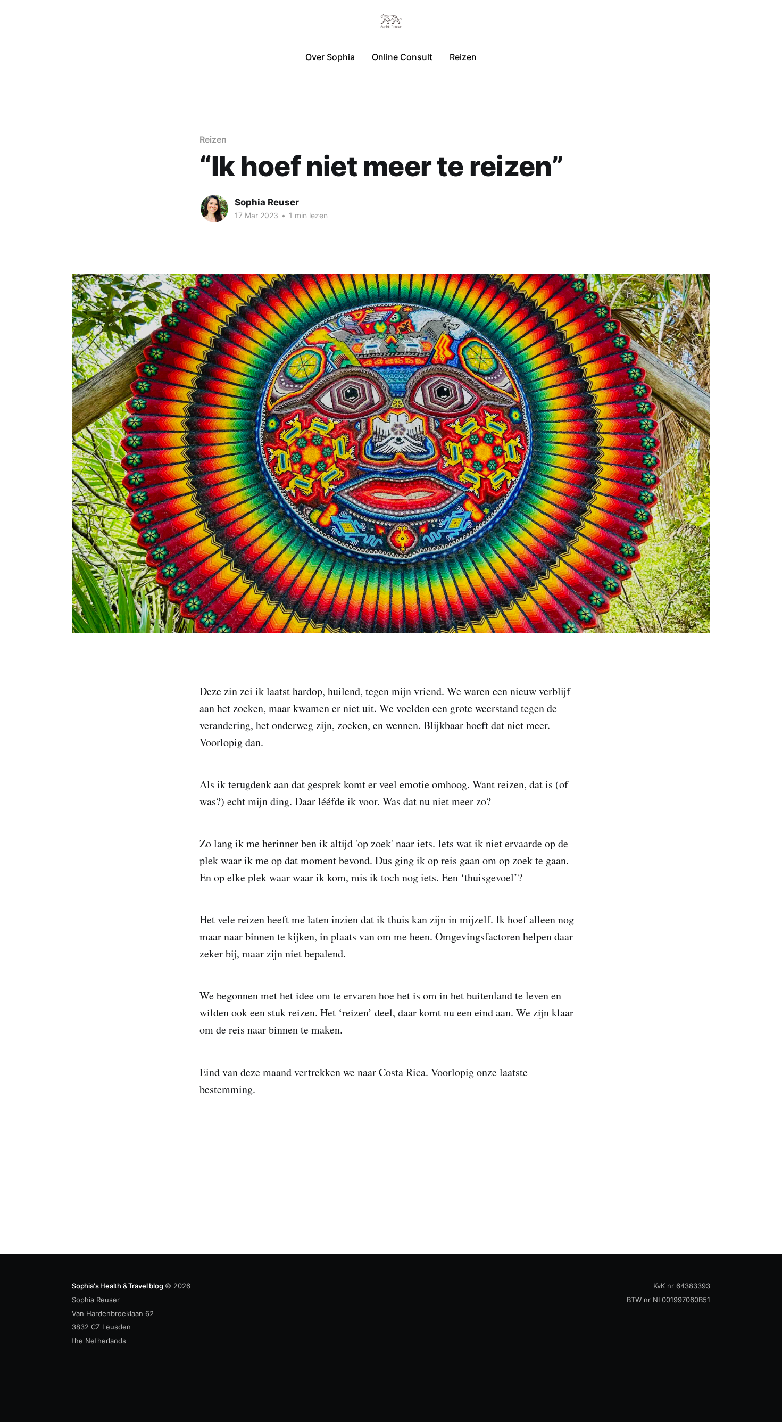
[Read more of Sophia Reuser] (214, 209)
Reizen (463, 57)
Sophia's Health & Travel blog (117, 1286)
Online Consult (402, 57)
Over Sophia (330, 57)
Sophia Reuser (267, 202)
